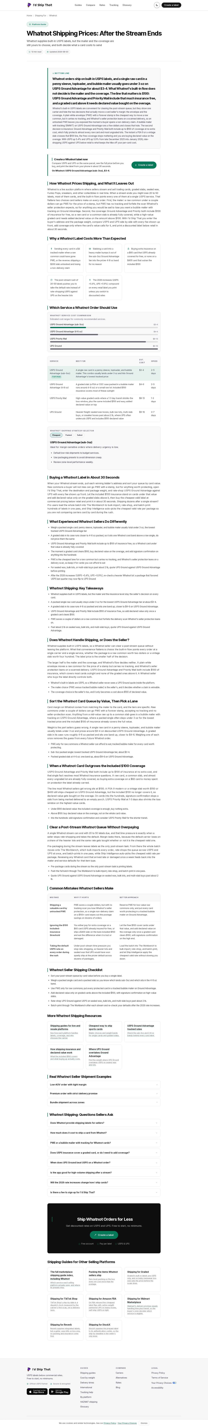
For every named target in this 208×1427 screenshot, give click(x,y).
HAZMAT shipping (88, 1402)
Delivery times (87, 1382)
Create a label (171, 5)
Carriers (119, 1373)
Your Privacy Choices (161, 1383)
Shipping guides (88, 1373)
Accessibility (157, 1387)
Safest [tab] (79, 435)
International (86, 1387)
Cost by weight (87, 1377)
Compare (90, 5)
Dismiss (144, 1423)
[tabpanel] (104, 452)
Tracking (113, 5)
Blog (118, 1387)
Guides (78, 5)
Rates (102, 5)
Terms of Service (159, 1377)
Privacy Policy (158, 1373)
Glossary (127, 5)
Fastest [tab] (69, 435)
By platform (85, 1397)
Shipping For (40, 15)
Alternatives (121, 1377)
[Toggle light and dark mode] (157, 5)
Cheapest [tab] (56, 435)
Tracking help (86, 1392)
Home (29, 15)
